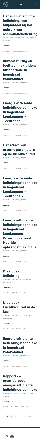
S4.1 (31, 38)
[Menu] (36, 4)
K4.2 (30, 356)
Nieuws (17, 38)
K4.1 (28, 38)
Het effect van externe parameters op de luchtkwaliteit (19, 149)
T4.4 (10, 318)
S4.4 (7, 318)
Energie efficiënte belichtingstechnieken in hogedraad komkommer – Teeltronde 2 (21, 187)
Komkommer (7, 38)
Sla (13, 38)
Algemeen (6, 40)
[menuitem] (36, 4)
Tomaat (23, 38)
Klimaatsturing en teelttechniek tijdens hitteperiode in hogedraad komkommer (20, 70)
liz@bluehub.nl (22, 51)
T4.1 (34, 38)
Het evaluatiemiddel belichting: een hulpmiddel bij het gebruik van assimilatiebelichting (20, 25)
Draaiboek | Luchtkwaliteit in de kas (19, 307)
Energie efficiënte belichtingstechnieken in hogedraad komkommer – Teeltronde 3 (21, 112)
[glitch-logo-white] (16, 4)
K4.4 (21, 83)
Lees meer (7, 46)
